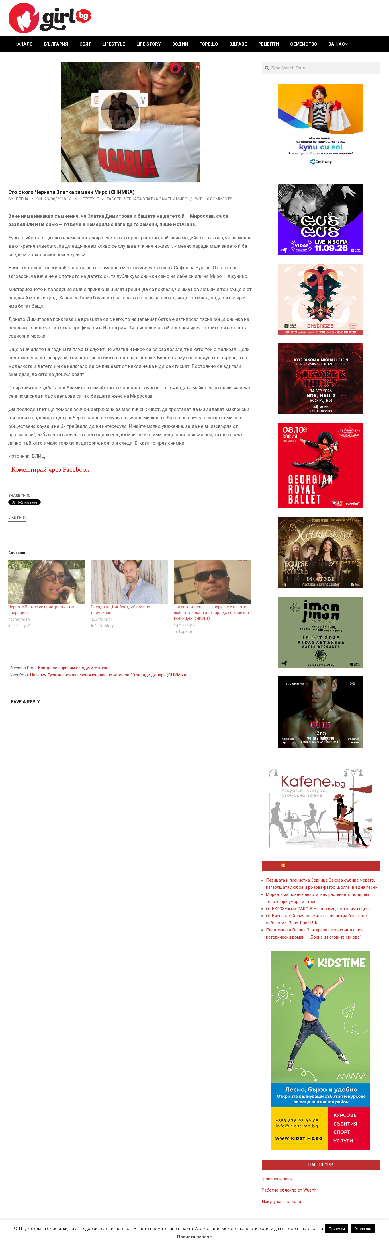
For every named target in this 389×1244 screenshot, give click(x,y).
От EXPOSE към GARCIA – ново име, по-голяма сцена (318, 908)
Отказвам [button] (363, 1229)
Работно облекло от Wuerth (289, 1190)
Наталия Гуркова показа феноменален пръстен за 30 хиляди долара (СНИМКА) (109, 675)
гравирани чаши (277, 1178)
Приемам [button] (337, 1229)
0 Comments (219, 199)
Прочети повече (194, 1236)
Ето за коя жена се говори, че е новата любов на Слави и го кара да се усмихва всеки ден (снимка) (211, 613)
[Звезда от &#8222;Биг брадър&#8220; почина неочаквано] (129, 582)
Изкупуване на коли (281, 1201)
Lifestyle (89, 199)
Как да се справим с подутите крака (74, 667)
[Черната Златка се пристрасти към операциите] (46, 582)
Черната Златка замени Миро (155, 199)
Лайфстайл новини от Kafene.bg (323, 866)
